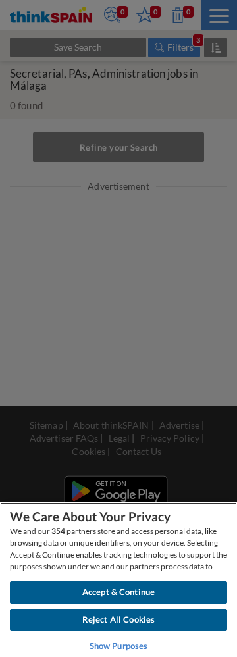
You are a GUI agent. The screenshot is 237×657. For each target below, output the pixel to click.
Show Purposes (119, 646)
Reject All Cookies (118, 619)
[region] (118, 579)
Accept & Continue (118, 592)
